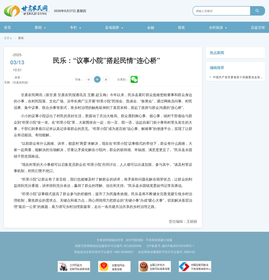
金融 (150, 27)
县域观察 (114, 27)
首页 (7, 27)
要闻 (40, 27)
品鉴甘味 (258, 27)
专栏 (75, 27)
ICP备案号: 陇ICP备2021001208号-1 (170, 246)
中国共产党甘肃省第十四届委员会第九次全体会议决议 (238, 78)
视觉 (181, 27)
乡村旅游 (218, 27)
